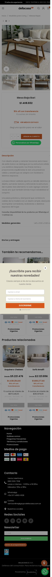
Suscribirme (25, 305)
